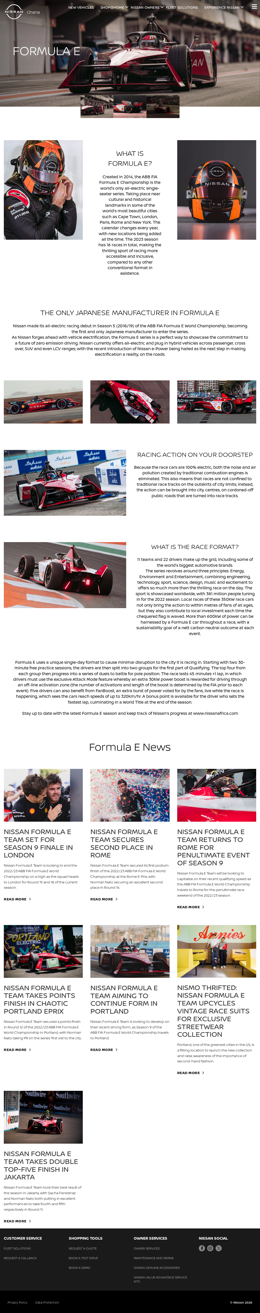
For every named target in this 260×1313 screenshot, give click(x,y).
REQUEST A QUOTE (83, 1248)
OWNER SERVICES (147, 1248)
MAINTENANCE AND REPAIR (154, 1258)
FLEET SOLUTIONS (17, 1248)
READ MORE (15, 899)
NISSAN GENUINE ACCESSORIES (157, 1268)
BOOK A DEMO (79, 1268)
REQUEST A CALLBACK (20, 1258)
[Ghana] (14, 11)
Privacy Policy (17, 1302)
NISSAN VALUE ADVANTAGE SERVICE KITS (160, 1279)
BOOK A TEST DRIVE (83, 1258)
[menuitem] (96, 106)
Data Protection (47, 1302)
